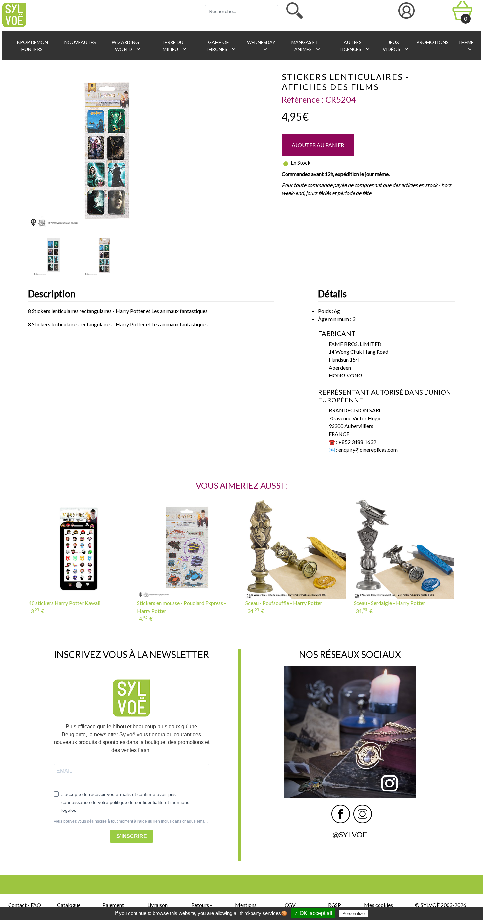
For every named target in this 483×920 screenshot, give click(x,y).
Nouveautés (79, 42)
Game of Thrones (221, 45)
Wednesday (260, 45)
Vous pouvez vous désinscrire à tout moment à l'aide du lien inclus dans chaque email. (131, 821)
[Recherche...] (294, 10)
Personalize (353, 913)
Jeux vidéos (396, 45)
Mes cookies (378, 905)
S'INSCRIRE (131, 836)
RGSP (334, 905)
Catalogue (68, 905)
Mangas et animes (305, 45)
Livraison (157, 905)
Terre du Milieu (174, 45)
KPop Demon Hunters (32, 45)
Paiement (113, 905)
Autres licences (355, 45)
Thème (465, 45)
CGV (290, 905)
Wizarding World (126, 45)
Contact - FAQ (24, 905)
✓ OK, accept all (313, 913)
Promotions (431, 42)
